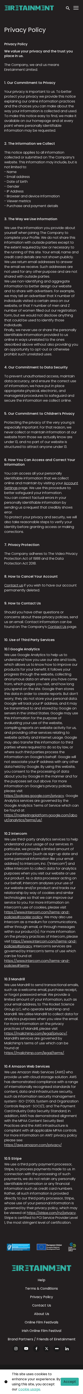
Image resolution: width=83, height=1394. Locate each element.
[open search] (68, 7)
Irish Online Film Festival (41, 1330)
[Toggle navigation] (76, 8)
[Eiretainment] (41, 1268)
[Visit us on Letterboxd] (56, 1348)
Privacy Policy (41, 1296)
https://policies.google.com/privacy (34, 795)
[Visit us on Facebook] (36, 1348)
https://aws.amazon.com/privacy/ (33, 1145)
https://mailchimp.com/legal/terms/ (34, 1052)
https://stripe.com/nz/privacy (51, 1212)
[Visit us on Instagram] (16, 1348)
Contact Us (57, 626)
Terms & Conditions (41, 1288)
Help (41, 1280)
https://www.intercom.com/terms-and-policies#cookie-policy (37, 914)
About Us (41, 1313)
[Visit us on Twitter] (46, 1348)
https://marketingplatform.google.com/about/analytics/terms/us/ (40, 817)
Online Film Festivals (41, 1322)
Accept (69, 1381)
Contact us (13, 585)
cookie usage (29, 1389)
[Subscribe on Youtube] (26, 1348)
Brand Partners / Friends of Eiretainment (42, 1339)
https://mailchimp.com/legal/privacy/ (35, 1033)
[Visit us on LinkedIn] (67, 1348)
